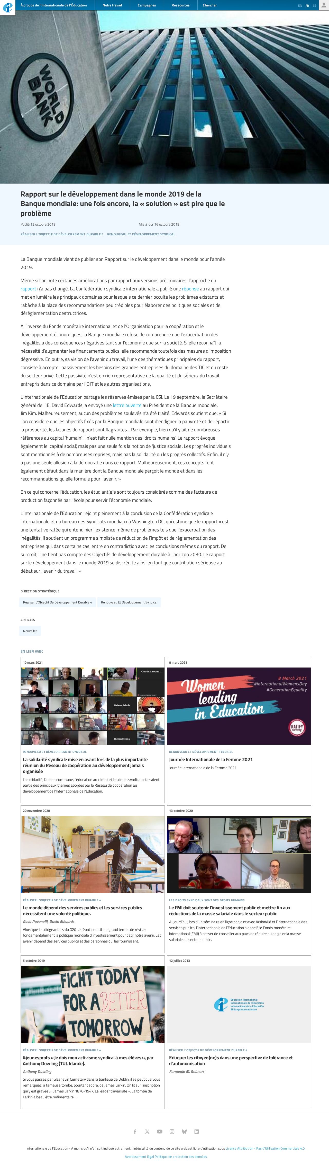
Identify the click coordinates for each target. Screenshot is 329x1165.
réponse (190, 288)
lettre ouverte (127, 405)
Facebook (135, 1131)
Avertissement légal (139, 1156)
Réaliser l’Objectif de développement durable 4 (57, 602)
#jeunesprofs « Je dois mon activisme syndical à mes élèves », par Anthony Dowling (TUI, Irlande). (92, 1029)
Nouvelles (30, 630)
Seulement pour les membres (324, 5)
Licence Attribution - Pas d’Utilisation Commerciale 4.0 (265, 1148)
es (314, 5)
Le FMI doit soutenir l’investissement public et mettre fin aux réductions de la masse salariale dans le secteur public (239, 875)
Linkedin (197, 1131)
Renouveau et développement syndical (129, 602)
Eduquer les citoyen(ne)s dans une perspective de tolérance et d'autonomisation (239, 1016)
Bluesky (184, 1131)
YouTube (160, 1131)
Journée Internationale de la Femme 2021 (239, 715)
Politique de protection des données (181, 1156)
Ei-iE (7, 8)
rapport (28, 288)
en (300, 5)
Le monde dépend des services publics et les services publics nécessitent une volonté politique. (92, 876)
